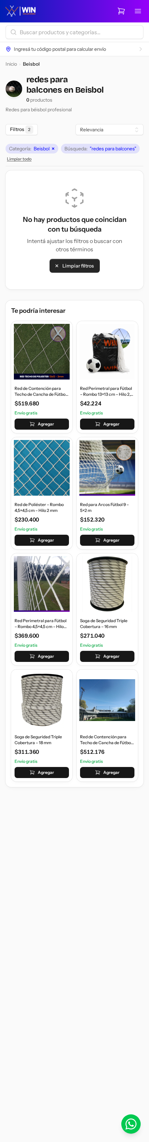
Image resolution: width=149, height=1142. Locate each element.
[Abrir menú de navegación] (137, 11)
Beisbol (32, 148)
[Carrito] (121, 11)
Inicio (11, 64)
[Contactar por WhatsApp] (131, 1124)
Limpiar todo (19, 158)
